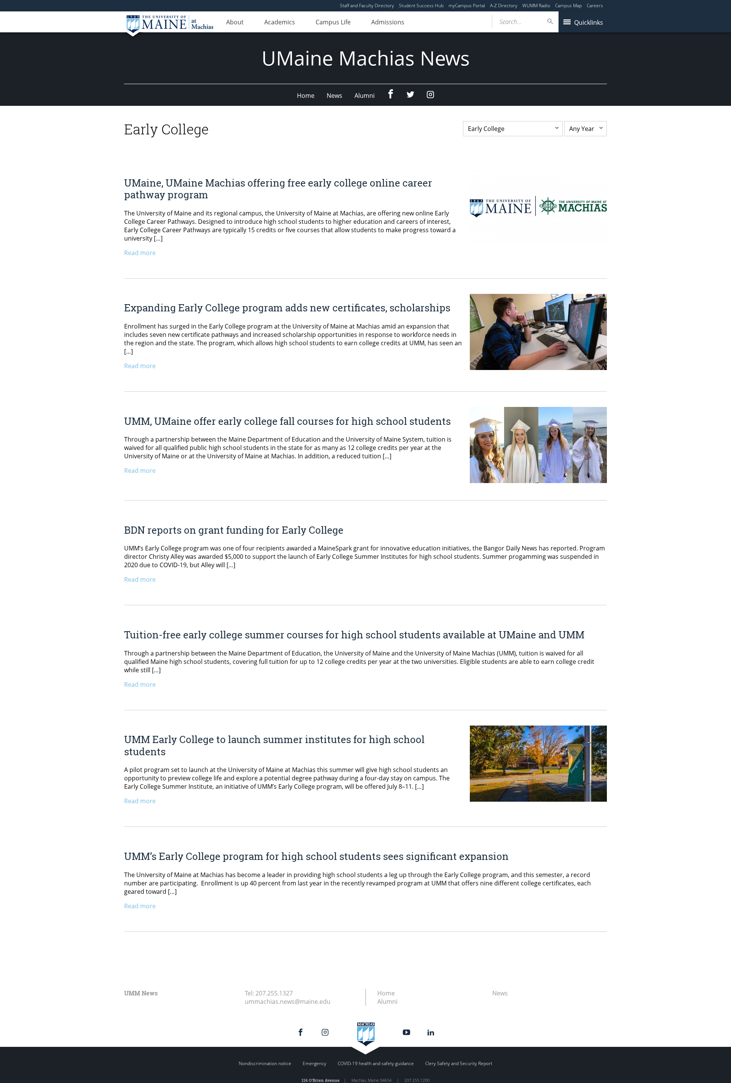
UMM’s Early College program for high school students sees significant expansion (317, 856)
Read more (140, 253)
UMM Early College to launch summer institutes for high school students (274, 745)
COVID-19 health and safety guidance (376, 1063)
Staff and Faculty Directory (367, 5)
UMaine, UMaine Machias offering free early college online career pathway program (278, 188)
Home (305, 95)
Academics (279, 22)
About (235, 22)
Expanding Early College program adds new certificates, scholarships (287, 307)
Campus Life (333, 22)
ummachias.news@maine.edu (287, 1001)
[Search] (550, 22)
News (334, 95)
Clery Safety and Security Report (458, 1063)
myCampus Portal (466, 5)
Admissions (387, 22)
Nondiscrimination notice (265, 1063)
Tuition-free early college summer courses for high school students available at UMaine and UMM (354, 634)
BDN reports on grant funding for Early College (233, 529)
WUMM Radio (536, 5)
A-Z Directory (503, 5)
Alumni (364, 95)
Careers (595, 5)
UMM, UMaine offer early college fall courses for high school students (287, 421)
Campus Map (568, 5)
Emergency (314, 1063)
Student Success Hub (421, 5)
